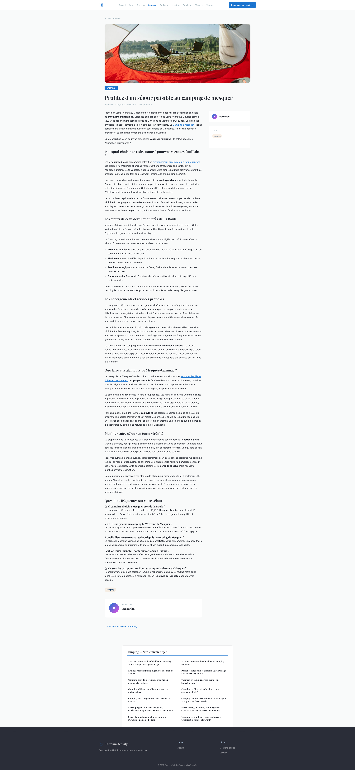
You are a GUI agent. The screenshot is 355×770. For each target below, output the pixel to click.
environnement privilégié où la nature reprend (176, 162)
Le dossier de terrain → (242, 5)
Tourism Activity (116, 744)
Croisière (164, 5)
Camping (152, 5)
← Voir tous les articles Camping (121, 626)
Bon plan (141, 5)
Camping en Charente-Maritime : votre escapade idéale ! (200, 690)
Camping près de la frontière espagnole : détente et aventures (148, 681)
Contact (223, 752)
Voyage (210, 5)
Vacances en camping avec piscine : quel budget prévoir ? (200, 681)
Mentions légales (227, 748)
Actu (131, 5)
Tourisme (187, 5)
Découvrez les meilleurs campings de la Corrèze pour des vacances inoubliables (200, 709)
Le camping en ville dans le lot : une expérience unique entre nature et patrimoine (150, 709)
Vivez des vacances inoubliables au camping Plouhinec (202, 663)
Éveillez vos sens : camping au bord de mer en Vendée (150, 672)
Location (176, 5)
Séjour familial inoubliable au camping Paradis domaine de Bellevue (147, 718)
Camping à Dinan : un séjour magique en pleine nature (148, 690)
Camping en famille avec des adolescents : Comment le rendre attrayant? (201, 718)
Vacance (199, 5)
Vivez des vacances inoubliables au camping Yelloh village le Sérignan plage (149, 663)
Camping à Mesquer (183, 124)
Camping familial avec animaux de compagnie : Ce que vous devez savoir (203, 700)
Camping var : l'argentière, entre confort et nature (149, 700)
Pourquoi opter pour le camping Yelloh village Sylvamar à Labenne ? (203, 672)
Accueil (122, 5)
